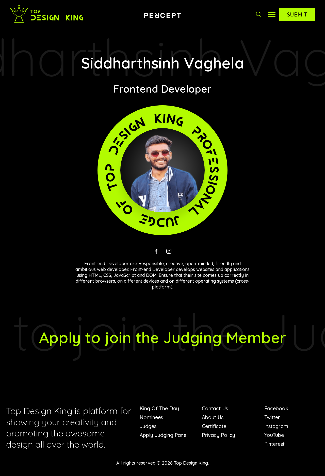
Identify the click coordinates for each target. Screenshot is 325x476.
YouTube (274, 435)
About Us (212, 417)
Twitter (272, 417)
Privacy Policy (218, 435)
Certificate (214, 426)
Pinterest (274, 444)
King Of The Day (159, 408)
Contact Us (215, 408)
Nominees (151, 417)
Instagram (276, 426)
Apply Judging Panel (164, 435)
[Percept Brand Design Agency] (162, 15)
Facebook (276, 408)
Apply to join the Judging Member (162, 337)
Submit (297, 14)
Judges (148, 426)
